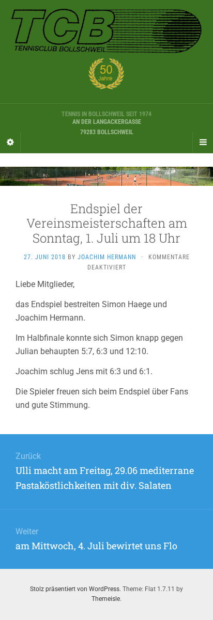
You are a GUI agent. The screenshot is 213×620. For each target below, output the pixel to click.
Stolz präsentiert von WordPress (74, 589)
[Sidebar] (10, 142)
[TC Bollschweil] (106, 52)
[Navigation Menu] (202, 142)
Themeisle (106, 598)
